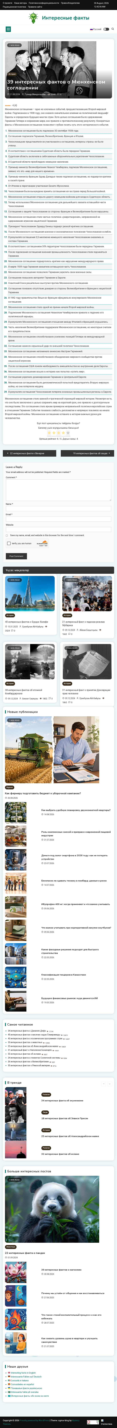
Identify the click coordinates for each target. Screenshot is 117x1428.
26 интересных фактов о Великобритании (28, 1061)
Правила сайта (35, 7)
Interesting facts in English (23, 1373)
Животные (10, 1247)
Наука (45, 1148)
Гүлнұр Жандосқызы (35, 94)
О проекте (7, 3)
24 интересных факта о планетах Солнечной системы (34, 1057)
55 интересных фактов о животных (25, 1042)
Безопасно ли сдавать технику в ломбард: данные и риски (74, 880)
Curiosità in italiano (20, 1380)
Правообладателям (70, 3)
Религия (46, 1130)
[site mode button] (106, 29)
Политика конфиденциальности (44, 3)
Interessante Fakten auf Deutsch (26, 1376)
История (12, 74)
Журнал (9, 787)
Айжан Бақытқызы (88, 630)
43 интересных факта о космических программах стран (35, 1038)
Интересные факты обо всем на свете (30, 1396)
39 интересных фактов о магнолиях (61, 1269)
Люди (45, 1095)
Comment (11, 477)
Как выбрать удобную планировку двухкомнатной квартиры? (76, 810)
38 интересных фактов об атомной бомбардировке (23, 692)
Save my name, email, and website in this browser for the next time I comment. (47, 535)
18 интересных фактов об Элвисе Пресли (64, 1100)
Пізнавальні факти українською (26, 1388)
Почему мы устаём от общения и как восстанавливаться (72, 1293)
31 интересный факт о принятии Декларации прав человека (86, 692)
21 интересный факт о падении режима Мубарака (83, 624)
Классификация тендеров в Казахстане (63, 974)
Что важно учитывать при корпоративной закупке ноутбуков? (76, 927)
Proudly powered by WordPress (35, 1420)
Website (9, 525)
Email (9, 514)
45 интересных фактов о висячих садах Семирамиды (34, 1034)
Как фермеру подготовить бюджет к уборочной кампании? (43, 793)
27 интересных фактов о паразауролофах (65, 1154)
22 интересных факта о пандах (25, 1253)
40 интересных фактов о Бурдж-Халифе (26, 622)
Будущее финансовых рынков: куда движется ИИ (69, 998)
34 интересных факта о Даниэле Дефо (27, 1031)
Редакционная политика (14, 7)
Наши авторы (20, 3)
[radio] (49, 433)
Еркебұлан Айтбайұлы (32, 626)
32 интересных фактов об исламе (24, 1054)
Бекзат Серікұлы (30, 698)
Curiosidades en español (22, 1384)
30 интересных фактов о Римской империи (29, 1065)
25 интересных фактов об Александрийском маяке (33, 1046)
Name (9, 504)
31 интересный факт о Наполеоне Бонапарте (30, 1050)
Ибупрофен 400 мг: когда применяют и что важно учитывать (75, 904)
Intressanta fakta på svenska (24, 1392)
